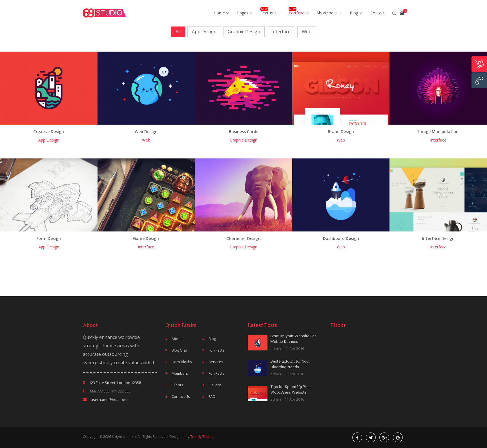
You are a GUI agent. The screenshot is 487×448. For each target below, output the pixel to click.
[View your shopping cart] (402, 13)
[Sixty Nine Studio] (104, 12)
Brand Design (341, 131)
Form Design (48, 238)
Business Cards (243, 131)
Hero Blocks (182, 361)
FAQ (212, 396)
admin (275, 348)
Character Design (243, 238)
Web (306, 31)
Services (216, 361)
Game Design (146, 238)
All (178, 31)
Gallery (215, 384)
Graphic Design (244, 31)
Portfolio (297, 13)
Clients (177, 384)
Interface (281, 31)
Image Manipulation (438, 131)
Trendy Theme (201, 436)
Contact (377, 13)
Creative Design (48, 131)
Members (180, 373)
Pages (243, 13)
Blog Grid (179, 350)
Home (220, 13)
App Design (204, 31)
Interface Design (438, 238)
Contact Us (181, 396)
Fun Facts (216, 350)
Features (269, 13)
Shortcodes (328, 13)
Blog (354, 13)
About (177, 338)
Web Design (146, 131)
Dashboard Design (341, 238)
